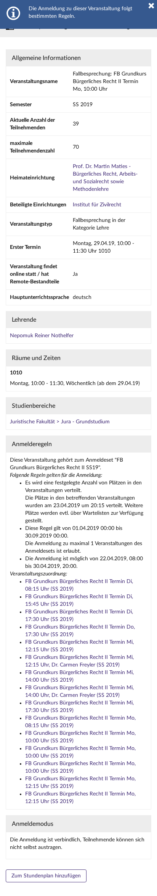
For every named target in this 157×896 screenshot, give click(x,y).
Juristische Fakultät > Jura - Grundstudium (60, 421)
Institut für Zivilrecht (97, 204)
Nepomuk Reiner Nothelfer (42, 335)
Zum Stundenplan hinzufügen (46, 876)
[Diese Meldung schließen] (151, 5)
